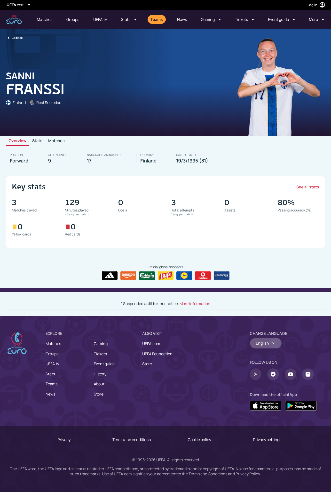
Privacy (64, 439)
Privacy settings (267, 439)
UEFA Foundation (157, 353)
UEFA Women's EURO (14, 19)
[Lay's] (165, 275)
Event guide (104, 363)
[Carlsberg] (147, 275)
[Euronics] (221, 275)
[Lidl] (184, 275)
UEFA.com (151, 343)
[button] (129, 19)
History (100, 374)
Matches (56, 141)
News (50, 394)
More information (195, 303)
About (99, 384)
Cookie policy (199, 439)
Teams (51, 384)
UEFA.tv (52, 363)
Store (98, 394)
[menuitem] (45, 19)
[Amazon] (128, 275)
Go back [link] (17, 38)
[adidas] (110, 275)
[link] (44, 19)
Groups (52, 353)
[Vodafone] (203, 275)
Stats (37, 141)
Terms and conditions (131, 439)
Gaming (101, 343)
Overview (17, 141)
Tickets (100, 353)
